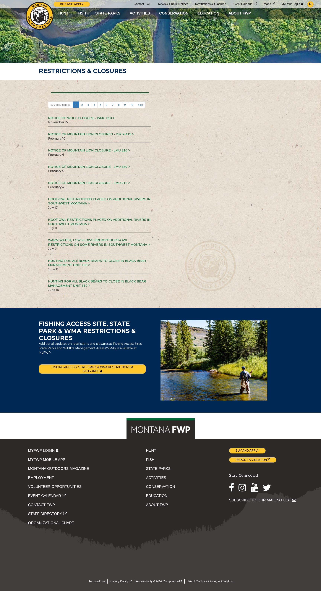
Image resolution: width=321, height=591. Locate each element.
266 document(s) (61, 104)
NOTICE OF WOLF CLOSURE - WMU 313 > (81, 118)
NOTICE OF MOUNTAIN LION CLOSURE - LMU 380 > (89, 167)
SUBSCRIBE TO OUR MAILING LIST (260, 500)
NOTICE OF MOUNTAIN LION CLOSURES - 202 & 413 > (91, 134)
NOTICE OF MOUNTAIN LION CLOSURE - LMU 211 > (89, 183)
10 (131, 104)
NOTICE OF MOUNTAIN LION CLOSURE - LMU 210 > (89, 150)
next (140, 104)
